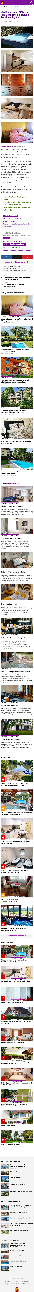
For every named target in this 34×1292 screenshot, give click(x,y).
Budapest (4, 503)
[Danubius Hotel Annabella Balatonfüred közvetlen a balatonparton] (5, 1166)
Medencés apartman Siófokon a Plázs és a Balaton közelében (17, 473)
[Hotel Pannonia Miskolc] (5, 1257)
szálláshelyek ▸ (17, 936)
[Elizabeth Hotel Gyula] (17, 1117)
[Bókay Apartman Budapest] (17, 727)
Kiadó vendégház (9, 1283)
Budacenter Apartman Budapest (13, 638)
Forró (3, 779)
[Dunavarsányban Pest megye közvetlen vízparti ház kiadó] (17, 829)
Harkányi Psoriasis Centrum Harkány (12, 1042)
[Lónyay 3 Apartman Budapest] (17, 494)
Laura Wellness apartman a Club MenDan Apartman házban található (14, 1105)
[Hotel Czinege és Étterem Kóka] (17, 1136)
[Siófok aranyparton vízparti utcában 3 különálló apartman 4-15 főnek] (17, 398)
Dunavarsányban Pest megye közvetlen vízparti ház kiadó (15, 842)
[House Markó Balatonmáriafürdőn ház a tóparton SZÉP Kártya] (17, 1013)
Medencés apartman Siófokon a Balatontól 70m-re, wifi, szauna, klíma (17, 320)
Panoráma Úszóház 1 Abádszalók (20, 1218)
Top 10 (31, 4)
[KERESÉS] (7, 2)
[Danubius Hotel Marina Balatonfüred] (5, 1193)
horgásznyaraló (19, 809)
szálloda (17, 1040)
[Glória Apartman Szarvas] (17, 592)
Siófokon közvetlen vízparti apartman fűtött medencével (15, 350)
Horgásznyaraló (25, 1283)
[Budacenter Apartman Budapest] (17, 626)
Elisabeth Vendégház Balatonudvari (12, 1002)
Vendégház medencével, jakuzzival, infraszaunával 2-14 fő (14, 929)
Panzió (17, 1283)
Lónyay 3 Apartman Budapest (12, 506)
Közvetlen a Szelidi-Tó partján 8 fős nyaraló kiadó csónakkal (14, 871)
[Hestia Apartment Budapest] (17, 526)
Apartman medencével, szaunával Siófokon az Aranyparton (17, 442)
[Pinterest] (27, 257)
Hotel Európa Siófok (16, 1177)
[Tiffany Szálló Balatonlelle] (5, 1173)
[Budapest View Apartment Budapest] (17, 560)
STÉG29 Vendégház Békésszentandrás (15, 672)
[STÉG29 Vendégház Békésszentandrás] (17, 660)
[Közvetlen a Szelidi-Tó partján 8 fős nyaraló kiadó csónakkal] (17, 858)
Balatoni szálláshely (24, 1285)
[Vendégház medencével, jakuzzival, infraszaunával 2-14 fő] (17, 915)
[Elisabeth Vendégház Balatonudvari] (17, 994)
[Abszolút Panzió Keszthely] (5, 1186)
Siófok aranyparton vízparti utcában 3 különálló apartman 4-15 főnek (15, 412)
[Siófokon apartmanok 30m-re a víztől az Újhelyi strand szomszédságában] (17, 367)
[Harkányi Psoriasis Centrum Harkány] (17, 1034)
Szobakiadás (8, 1285)
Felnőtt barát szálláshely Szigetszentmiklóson (10, 900)
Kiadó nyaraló (18, 780)
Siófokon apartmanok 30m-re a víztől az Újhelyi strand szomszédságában (16, 381)
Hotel (15, 1285)
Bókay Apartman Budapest (11, 739)
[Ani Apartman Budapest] (17, 693)
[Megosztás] (6, 257)
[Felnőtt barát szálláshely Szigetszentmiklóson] (17, 886)
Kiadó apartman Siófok (12, 270)
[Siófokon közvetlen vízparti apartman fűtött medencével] (17, 337)
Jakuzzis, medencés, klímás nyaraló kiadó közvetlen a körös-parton (16, 813)
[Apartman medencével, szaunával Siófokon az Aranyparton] (17, 428)
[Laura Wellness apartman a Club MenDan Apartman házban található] (17, 1095)
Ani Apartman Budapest (9, 705)
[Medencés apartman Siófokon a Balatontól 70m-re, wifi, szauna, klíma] (17, 306)
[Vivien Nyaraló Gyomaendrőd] (5, 1214)
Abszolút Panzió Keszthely (18, 1184)
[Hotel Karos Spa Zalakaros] (5, 1262)
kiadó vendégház (19, 925)
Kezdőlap (7, 1281)
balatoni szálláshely (12, 267)
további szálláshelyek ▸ (17, 262)
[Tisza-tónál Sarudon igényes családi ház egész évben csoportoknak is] (17, 1053)
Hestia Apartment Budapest (11, 538)
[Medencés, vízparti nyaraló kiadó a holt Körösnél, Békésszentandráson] (17, 771)
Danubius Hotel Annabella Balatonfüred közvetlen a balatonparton (17, 1166)
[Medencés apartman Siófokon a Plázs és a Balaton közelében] (17, 459)
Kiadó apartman (10, 268)
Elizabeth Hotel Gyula (8, 1125)
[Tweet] (17, 257)
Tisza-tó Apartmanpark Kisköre (19, 1231)
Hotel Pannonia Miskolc (17, 1256)
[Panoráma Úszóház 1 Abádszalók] (5, 1219)
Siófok (24, 270)
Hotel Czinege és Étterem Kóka (11, 1144)
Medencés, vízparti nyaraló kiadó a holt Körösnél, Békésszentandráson (15, 784)
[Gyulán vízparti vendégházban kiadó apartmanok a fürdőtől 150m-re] (17, 1074)
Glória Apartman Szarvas (10, 604)
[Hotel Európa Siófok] (5, 1179)
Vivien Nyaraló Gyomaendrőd (18, 1212)
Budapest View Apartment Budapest (14, 572)
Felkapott (3, 808)
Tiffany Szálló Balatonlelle (18, 1172)
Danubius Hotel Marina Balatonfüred (21, 1191)
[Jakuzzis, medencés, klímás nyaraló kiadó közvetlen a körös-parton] (17, 800)
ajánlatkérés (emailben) (14, 244)
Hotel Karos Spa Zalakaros (18, 1261)
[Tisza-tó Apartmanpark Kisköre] (5, 1232)
